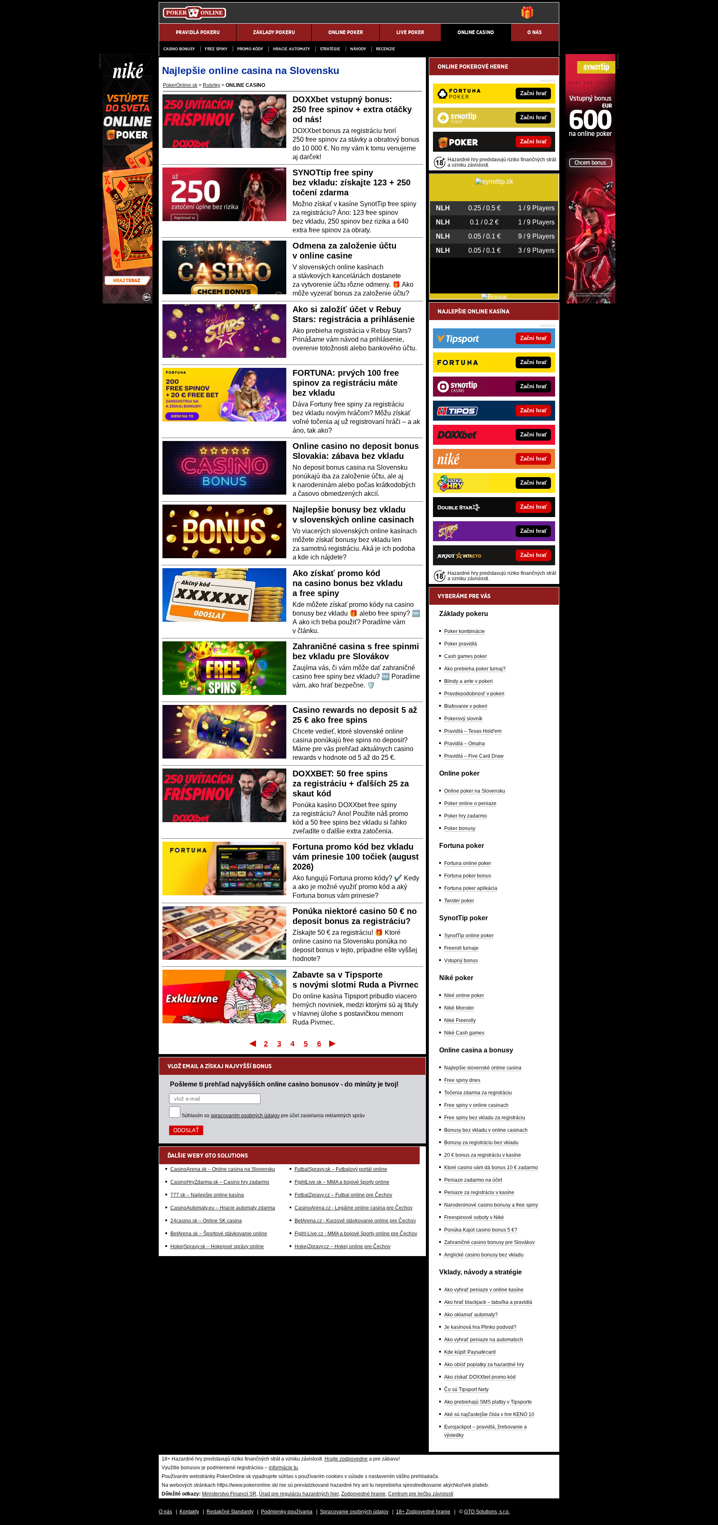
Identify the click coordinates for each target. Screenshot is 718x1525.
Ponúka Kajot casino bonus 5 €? (480, 1230)
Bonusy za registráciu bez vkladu (481, 1143)
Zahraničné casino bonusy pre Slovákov (489, 1242)
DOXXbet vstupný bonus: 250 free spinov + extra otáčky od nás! (352, 109)
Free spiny (216, 49)
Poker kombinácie (464, 631)
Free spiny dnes (462, 1080)
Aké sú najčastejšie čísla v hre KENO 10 (489, 1414)
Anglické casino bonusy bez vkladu (484, 1255)
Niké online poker (464, 995)
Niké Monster (459, 1008)
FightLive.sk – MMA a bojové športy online (342, 1182)
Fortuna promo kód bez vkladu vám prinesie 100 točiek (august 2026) (356, 856)
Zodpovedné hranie (363, 1494)
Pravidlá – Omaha (464, 743)
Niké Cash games (464, 1033)
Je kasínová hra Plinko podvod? (480, 1327)
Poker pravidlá (460, 644)
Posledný (333, 1043)
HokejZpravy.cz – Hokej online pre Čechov (343, 1246)
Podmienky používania (286, 1512)
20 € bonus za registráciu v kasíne (482, 1155)
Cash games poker (465, 656)
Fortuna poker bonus (467, 876)
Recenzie (385, 49)
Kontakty (189, 1512)
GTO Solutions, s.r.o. (487, 1512)
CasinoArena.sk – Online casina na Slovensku (222, 1169)
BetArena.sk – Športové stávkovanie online (218, 1234)
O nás (165, 1512)
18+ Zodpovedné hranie (423, 1512)
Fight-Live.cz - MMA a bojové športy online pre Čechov (356, 1234)
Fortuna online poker (467, 863)
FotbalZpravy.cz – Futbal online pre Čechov (343, 1195)
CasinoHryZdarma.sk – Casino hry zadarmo (219, 1182)
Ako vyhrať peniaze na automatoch (483, 1340)
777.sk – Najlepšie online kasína (207, 1195)
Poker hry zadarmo (465, 816)
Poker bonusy (459, 828)
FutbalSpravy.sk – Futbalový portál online (341, 1169)
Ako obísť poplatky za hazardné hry (484, 1364)
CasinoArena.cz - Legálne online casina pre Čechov (354, 1208)
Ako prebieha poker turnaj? (475, 669)
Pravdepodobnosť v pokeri (474, 694)
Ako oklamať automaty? (471, 1315)
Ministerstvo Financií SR (229, 1494)
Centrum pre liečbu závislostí (420, 1494)
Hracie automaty (291, 49)
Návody (358, 49)
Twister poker (459, 901)
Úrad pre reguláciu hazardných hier (299, 1494)
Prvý (252, 1043)
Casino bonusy (179, 49)
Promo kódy (250, 49)
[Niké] (127, 301)
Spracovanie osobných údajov (354, 1512)
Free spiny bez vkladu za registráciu (484, 1118)
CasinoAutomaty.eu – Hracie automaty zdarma (222, 1208)
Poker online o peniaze (470, 803)
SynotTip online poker (469, 936)
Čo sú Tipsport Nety (466, 1389)
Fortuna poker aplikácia (470, 888)
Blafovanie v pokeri (465, 706)
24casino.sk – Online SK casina (206, 1221)
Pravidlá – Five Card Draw (474, 756)
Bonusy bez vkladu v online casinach (486, 1130)
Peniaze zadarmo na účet (473, 1180)
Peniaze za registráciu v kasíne (479, 1192)
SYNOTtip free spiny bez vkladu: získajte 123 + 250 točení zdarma (352, 182)
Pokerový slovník (463, 719)
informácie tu (283, 1468)
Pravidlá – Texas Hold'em (473, 731)
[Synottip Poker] (590, 301)
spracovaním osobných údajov (245, 1115)
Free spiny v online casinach (476, 1105)
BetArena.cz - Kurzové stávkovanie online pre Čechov (355, 1221)
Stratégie (330, 49)
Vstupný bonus (461, 960)
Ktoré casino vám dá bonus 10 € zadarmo (491, 1167)
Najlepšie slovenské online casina (482, 1068)
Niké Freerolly (460, 1020)
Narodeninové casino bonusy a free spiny (491, 1205)
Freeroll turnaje (461, 948)
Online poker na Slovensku (474, 791)
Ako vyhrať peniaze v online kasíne (484, 1290)
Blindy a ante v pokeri (468, 681)
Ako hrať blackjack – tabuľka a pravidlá (488, 1302)
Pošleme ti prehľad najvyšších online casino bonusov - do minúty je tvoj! (284, 1084)
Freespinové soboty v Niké (474, 1217)
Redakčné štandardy (230, 1512)
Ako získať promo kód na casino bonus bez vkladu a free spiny (348, 583)
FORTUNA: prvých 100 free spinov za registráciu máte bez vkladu (346, 382)
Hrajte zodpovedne (346, 1459)
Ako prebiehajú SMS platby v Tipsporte (488, 1402)
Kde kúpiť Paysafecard (470, 1352)
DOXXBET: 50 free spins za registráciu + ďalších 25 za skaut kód (351, 783)
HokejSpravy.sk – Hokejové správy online (217, 1246)
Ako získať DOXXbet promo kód (480, 1377)
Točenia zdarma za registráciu (478, 1093)
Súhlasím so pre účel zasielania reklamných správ (273, 1115)
